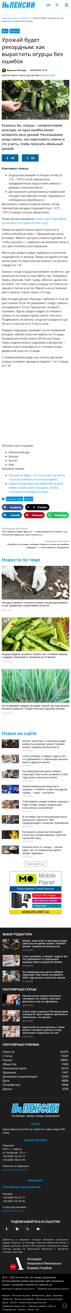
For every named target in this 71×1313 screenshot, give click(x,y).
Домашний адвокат (25, 1299)
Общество (8, 1299)
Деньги (52, 1306)
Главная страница (11, 18)
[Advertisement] (35, 405)
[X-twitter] (28, 1229)
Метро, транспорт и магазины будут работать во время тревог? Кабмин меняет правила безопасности (44, 744)
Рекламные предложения (22, 1187)
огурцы (28, 498)
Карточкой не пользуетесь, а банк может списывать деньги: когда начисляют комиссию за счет (43, 1030)
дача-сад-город (14, 498)
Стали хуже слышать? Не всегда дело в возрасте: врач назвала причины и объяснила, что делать (45, 1014)
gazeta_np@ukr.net (14, 1210)
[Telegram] (17, 1229)
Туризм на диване (37, 1306)
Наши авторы (35, 1140)
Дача (5, 31)
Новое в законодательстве (32, 1302)
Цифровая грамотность (15, 1306)
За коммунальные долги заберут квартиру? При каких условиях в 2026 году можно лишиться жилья (45, 774)
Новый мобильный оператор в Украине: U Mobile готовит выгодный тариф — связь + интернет (44, 789)
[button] (66, 5)
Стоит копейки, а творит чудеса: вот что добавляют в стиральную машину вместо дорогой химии (45, 759)
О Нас (35, 1124)
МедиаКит (35, 1180)
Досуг (5, 1302)
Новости (27, 18)
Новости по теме (21, 560)
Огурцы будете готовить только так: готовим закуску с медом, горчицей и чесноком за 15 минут (35, 655)
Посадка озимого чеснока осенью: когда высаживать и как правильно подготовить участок (34, 604)
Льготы (13, 1302)
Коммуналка (38, 1295)
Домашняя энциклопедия (49, 1299)
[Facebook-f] (7, 1229)
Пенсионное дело (21, 1295)
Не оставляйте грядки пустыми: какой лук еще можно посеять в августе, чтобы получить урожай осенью (35, 707)
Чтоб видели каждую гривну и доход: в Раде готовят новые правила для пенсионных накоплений (45, 804)
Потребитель (9, 1309)
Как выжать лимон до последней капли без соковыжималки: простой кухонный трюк (44, 835)
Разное (21, 1309)
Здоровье (58, 1295)
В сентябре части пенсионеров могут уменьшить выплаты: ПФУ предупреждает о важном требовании (45, 820)
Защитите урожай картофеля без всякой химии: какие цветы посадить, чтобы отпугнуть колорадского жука (36, 488)
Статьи (30, 1309)
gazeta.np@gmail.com (15, 1169)
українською (47, 75)
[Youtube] (38, 1229)
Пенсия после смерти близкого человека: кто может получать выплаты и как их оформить (41, 998)
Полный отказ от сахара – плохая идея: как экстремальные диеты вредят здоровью (42, 850)
